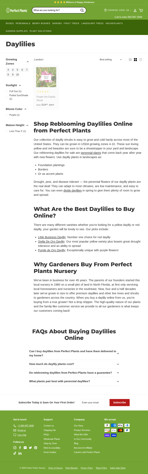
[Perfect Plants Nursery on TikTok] (14, 453)
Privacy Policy (87, 468)
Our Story (78, 425)
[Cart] (141, 10)
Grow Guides (50, 452)
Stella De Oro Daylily (51, 241)
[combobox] (59, 10)
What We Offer (81, 434)
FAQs (46, 434)
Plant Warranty (71, 468)
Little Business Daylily (52, 237)
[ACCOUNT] (135, 10)
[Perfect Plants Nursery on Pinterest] (35, 447)
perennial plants (91, 152)
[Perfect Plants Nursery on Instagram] (14, 447)
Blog (76, 443)
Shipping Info (50, 430)
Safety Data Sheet (117, 468)
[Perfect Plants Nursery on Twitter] (30, 447)
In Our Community (82, 439)
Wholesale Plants (52, 439)
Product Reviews (82, 430)
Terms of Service (55, 468)
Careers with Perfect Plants (87, 452)
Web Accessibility (52, 448)
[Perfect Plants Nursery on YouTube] (25, 447)
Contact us (49, 425)
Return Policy (101, 468)
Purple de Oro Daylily (51, 250)
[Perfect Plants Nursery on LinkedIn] (20, 453)
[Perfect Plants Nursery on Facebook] (20, 447)
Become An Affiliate (83, 448)
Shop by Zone (50, 443)
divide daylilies (72, 190)
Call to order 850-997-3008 (128, 17)
